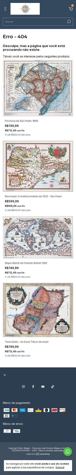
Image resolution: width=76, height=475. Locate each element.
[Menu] (6, 9)
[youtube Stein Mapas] (42, 386)
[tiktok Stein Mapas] (52, 386)
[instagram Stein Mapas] (23, 386)
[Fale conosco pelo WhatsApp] (67, 451)
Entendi (60, 467)
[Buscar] (68, 21)
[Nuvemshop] (38, 454)
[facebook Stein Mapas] (33, 386)
